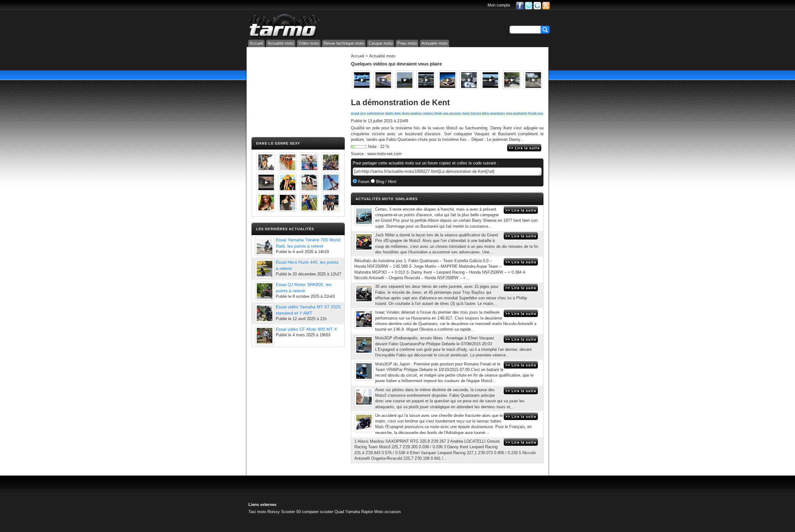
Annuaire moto (434, 43)
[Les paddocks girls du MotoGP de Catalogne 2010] (287, 182)
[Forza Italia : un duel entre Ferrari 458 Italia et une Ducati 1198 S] (447, 79)
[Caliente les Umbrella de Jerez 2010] (287, 202)
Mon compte (499, 5)
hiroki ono (535, 113)
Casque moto (381, 43)
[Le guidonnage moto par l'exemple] (404, 79)
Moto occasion (387, 511)
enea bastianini (516, 113)
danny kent (393, 113)
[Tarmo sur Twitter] (528, 5)
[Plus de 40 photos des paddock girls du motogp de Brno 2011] (309, 202)
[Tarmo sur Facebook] (520, 5)
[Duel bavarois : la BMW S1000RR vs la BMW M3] (425, 79)
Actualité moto (281, 43)
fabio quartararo (493, 113)
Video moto (308, 43)
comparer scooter (317, 511)
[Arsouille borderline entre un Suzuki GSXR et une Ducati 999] (468, 79)
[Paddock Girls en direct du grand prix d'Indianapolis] (309, 162)
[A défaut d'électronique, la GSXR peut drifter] (490, 79)
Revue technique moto (344, 43)
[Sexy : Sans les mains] (330, 162)
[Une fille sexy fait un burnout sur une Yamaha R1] (266, 182)
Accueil (256, 43)
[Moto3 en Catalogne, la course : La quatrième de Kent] (364, 216)
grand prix (358, 113)
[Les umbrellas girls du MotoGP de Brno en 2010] (309, 182)
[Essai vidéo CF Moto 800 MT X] (264, 335)
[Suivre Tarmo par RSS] (546, 5)
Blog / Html (385, 181)
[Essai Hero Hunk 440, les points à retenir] (264, 268)
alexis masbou (412, 113)
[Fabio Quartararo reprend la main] (364, 319)
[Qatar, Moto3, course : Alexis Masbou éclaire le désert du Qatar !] (364, 396)
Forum (363, 181)
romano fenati (432, 113)
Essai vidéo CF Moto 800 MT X (306, 329)
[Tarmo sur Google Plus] (537, 5)
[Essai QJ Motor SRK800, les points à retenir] (264, 291)
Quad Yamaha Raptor (353, 511)
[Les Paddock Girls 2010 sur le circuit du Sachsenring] (266, 162)
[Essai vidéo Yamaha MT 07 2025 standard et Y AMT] (264, 313)
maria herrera (471, 113)
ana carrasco (452, 113)
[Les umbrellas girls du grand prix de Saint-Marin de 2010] (287, 162)
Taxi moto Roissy (264, 511)
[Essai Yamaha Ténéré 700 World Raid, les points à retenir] (264, 246)
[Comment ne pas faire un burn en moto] (511, 79)
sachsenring (375, 113)
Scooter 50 (291, 511)
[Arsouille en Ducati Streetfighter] (533, 79)
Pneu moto (407, 43)
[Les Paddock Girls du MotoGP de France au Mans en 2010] (266, 202)
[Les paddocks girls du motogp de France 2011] (330, 202)
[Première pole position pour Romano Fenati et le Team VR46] (364, 371)
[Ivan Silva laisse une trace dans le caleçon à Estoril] (361, 79)
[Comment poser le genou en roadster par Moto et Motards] (383, 79)
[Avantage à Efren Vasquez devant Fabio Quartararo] (364, 345)
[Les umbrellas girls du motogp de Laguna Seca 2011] (330, 182)
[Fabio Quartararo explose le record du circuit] (364, 293)
